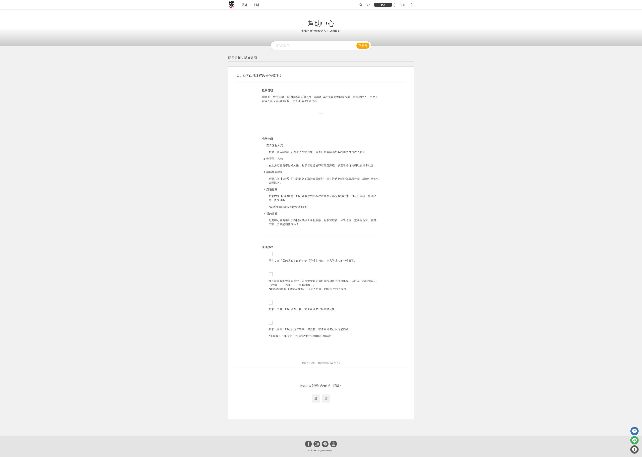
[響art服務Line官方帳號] (634, 440)
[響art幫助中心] (634, 449)
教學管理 (278, 97)
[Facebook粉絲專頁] (308, 444)
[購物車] (368, 5)
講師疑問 (250, 58)
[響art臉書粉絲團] (634, 431)
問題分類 (234, 58)
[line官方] (325, 444)
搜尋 (364, 45)
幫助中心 (321, 23)
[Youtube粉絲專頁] (333, 444)
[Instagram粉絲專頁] (316, 444)
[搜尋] (361, 5)
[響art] (231, 4)
